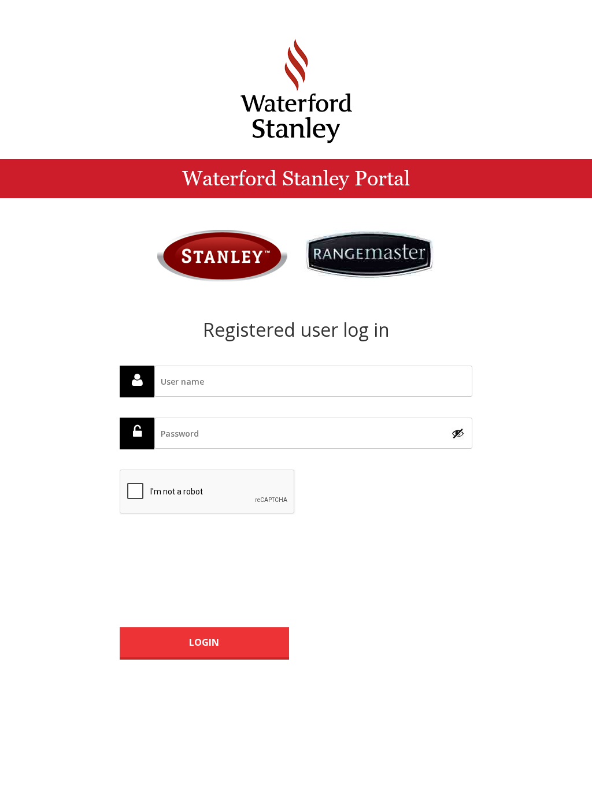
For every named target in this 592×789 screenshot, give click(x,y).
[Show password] (458, 433)
